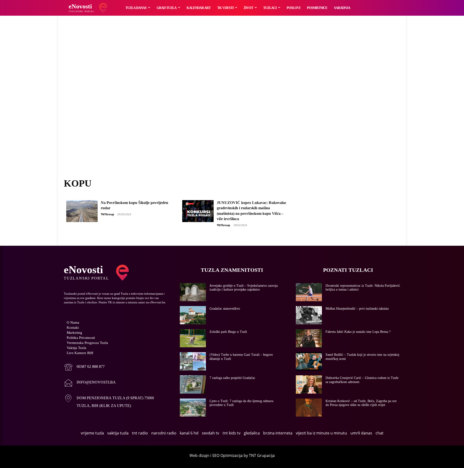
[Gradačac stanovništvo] (193, 315)
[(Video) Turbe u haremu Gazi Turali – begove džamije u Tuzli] (193, 361)
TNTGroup (107, 214)
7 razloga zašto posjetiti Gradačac (232, 378)
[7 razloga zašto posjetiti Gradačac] (193, 384)
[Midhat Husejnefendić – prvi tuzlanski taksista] (309, 315)
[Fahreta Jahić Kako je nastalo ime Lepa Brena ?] (309, 338)
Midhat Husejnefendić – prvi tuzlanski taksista (357, 308)
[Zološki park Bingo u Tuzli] (193, 338)
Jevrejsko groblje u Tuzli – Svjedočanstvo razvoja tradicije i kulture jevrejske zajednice (244, 288)
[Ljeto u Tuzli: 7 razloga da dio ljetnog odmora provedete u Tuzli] (193, 407)
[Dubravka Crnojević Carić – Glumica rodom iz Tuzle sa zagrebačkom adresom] (309, 384)
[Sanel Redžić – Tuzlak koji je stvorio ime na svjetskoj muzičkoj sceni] (309, 361)
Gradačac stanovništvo (225, 308)
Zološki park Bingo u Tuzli (228, 332)
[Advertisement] (232, 102)
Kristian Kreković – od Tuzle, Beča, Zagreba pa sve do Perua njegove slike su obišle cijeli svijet (361, 403)
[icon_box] (84, 368)
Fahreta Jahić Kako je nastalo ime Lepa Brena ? (358, 332)
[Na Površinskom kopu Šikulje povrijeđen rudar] (82, 211)
